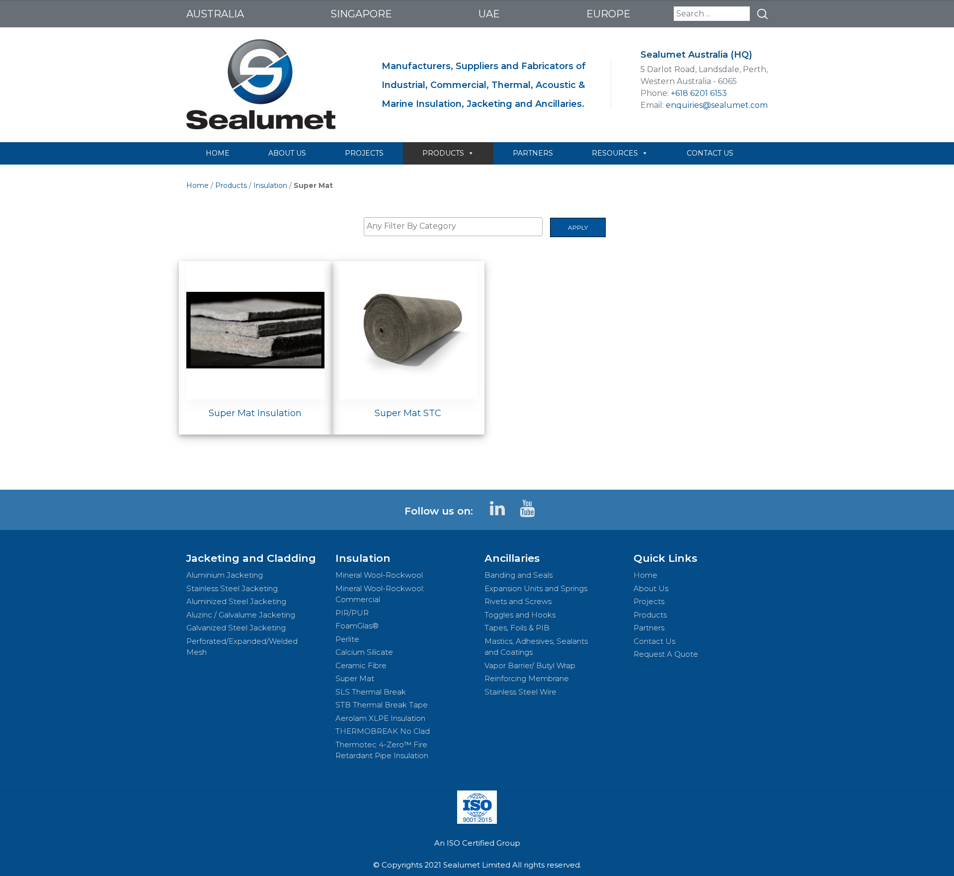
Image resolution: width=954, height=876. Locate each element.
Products (231, 185)
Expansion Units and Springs (535, 588)
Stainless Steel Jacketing (232, 588)
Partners (649, 627)
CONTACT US (710, 153)
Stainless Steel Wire (520, 692)
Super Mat (354, 678)
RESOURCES (615, 153)
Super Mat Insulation (255, 413)
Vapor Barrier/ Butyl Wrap (529, 665)
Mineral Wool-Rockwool (379, 575)
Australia (215, 14)
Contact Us (654, 641)
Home (197, 185)
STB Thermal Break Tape (381, 704)
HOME (218, 153)
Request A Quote (666, 654)
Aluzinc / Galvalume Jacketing (240, 614)
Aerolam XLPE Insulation (380, 718)
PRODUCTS (443, 153)
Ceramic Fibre (361, 665)
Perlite (347, 639)
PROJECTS (364, 153)
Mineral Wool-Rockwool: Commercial (379, 594)
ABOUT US (287, 153)
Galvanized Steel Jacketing (236, 627)
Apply (578, 227)
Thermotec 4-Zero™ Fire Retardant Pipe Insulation (381, 750)
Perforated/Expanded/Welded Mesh (242, 646)
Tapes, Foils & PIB (517, 627)
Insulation (270, 185)
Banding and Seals (518, 575)
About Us (651, 588)
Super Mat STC (408, 413)
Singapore (361, 14)
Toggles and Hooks (520, 614)
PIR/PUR (352, 612)
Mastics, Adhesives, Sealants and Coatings (536, 646)
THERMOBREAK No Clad (382, 731)
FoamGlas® (357, 625)
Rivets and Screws (518, 601)
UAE (489, 14)
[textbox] (456, 226)
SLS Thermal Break (370, 692)
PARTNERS (533, 153)
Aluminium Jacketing (224, 575)
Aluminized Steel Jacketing (236, 601)
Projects (649, 601)
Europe (608, 14)
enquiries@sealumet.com (717, 105)
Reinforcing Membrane (526, 678)
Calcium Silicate (364, 652)
